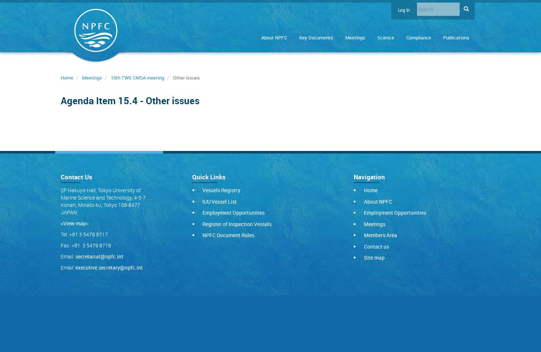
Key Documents (316, 37)
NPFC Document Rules (228, 235)
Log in (404, 10)
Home (67, 77)
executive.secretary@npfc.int (109, 267)
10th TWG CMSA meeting (137, 77)
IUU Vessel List (219, 201)
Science (385, 37)
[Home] (95, 32)
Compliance (418, 37)
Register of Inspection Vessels (237, 224)
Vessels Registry (221, 190)
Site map (374, 257)
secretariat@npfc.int (99, 256)
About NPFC (274, 37)
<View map (73, 223)
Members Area (380, 235)
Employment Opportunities (233, 212)
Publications (456, 37)
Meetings (355, 37)
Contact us (376, 246)
